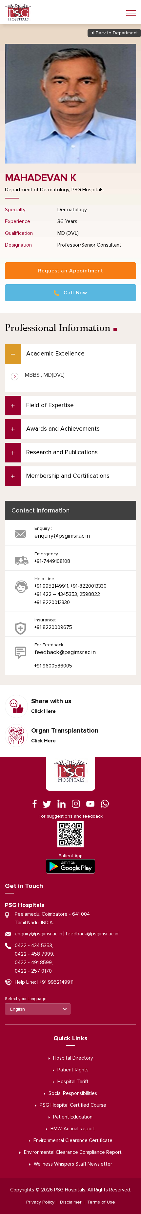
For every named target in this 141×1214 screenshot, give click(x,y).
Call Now (75, 292)
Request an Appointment (70, 271)
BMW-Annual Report (72, 1128)
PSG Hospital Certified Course (73, 1105)
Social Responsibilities (73, 1093)
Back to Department (117, 33)
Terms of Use (101, 1202)
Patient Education (72, 1117)
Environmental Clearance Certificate (72, 1140)
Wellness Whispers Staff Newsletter (73, 1164)
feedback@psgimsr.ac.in (65, 652)
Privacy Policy (40, 1202)
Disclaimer (71, 1202)
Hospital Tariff (72, 1081)
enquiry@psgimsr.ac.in (62, 536)
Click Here (43, 711)
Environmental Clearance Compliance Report (73, 1152)
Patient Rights (73, 1069)
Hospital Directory (73, 1058)
